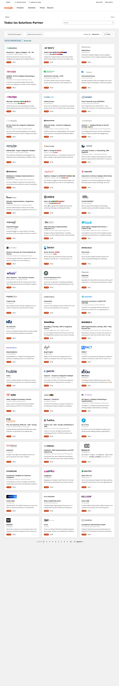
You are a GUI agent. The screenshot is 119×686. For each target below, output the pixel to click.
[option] (14, 34)
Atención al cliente (21, 2)
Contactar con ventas (35, 2)
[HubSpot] (8, 8)
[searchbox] (89, 22)
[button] (113, 17)
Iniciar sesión (99, 2)
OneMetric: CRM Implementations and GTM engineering (58, 451)
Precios (42, 8)
